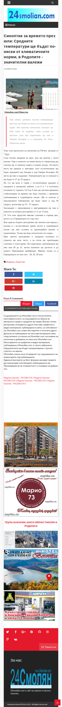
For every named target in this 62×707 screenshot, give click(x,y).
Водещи (10, 261)
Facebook (51, 303)
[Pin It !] (14, 288)
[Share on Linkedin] (34, 281)
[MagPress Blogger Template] (31, 15)
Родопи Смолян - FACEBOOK (18, 377)
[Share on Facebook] (14, 274)
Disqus (39, 303)
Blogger (26, 303)
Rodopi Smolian (14, 704)
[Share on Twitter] (34, 274)
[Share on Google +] (14, 281)
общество (20, 261)
